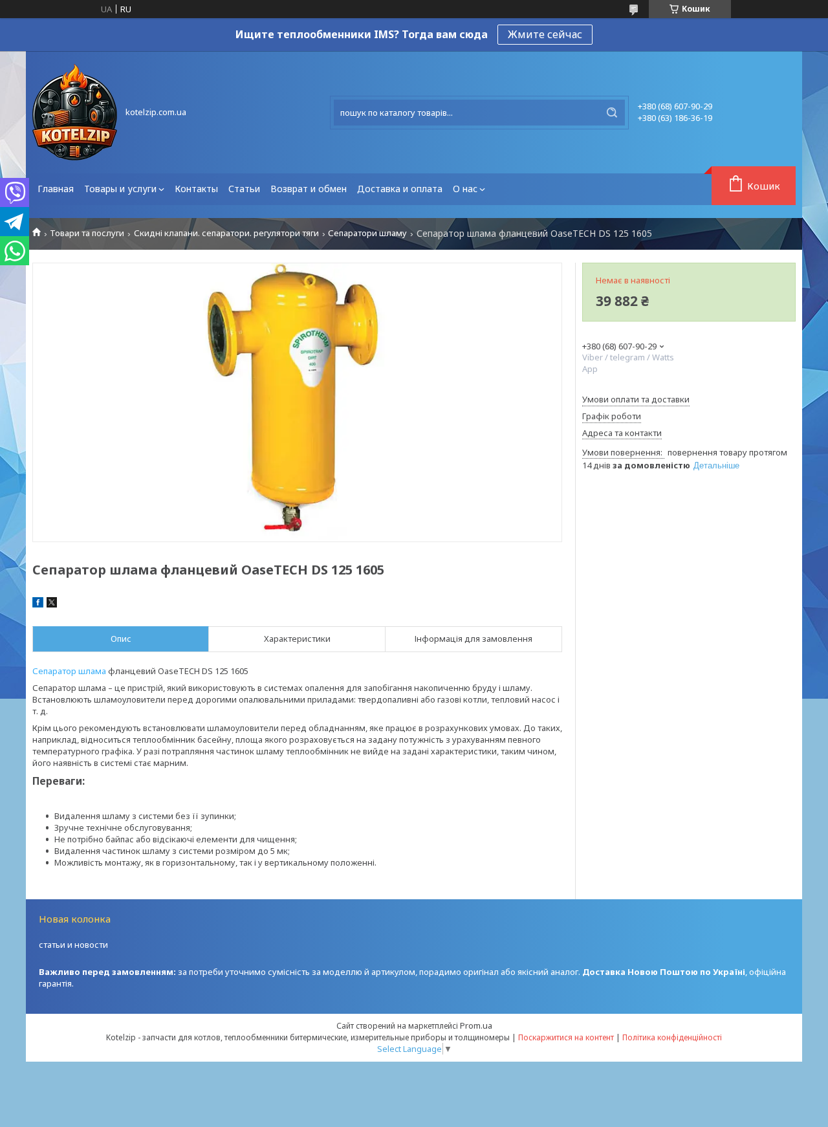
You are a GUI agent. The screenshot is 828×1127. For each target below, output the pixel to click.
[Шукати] (612, 113)
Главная (56, 188)
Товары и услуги (120, 188)
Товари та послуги (87, 233)
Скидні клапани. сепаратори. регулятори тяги (226, 233)
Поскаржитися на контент (566, 1037)
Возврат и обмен (308, 188)
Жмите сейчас (545, 34)
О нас (465, 188)
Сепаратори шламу (367, 233)
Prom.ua (476, 1025)
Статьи (244, 188)
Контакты (196, 188)
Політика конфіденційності (672, 1037)
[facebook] (37, 604)
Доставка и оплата (399, 188)
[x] (52, 604)
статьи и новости (73, 944)
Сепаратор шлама (69, 671)
